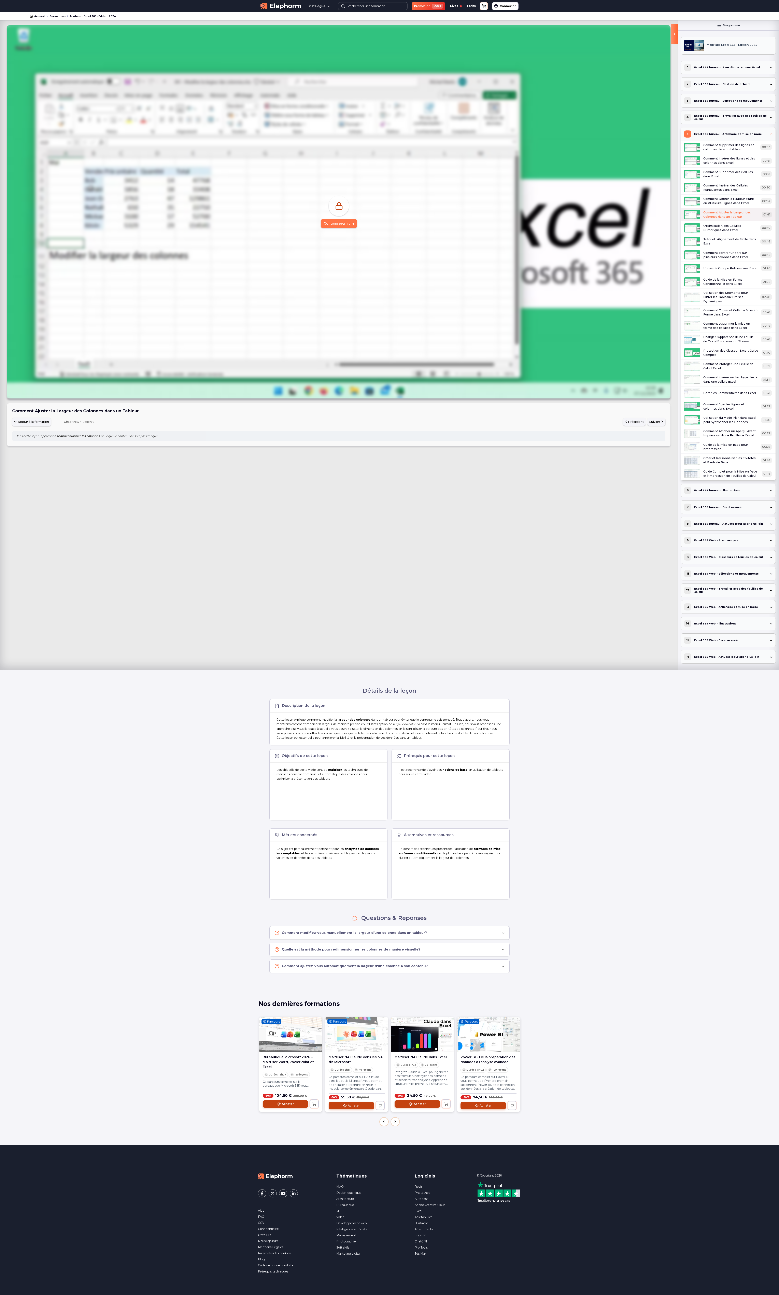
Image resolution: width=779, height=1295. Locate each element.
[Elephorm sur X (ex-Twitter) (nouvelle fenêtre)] (273, 1193)
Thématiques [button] (351, 1176)
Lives (454, 6)
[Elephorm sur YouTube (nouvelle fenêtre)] (283, 1193)
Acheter (288, 1104)
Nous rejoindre (268, 1241)
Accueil (39, 16)
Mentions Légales (270, 1247)
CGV (261, 1223)
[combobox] (372, 6)
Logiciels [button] (425, 1176)
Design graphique (349, 1193)
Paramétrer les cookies (274, 1253)
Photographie (346, 1241)
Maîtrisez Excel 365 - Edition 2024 (93, 16)
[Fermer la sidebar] (674, 34)
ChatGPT (421, 1241)
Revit (418, 1186)
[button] (384, 1122)
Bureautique (345, 1205)
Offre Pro (264, 1235)
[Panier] (484, 6)
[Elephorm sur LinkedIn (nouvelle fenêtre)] (294, 1193)
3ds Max (420, 1253)
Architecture (345, 1199)
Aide (261, 1210)
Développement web (351, 1223)
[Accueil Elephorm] (275, 1176)
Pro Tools (421, 1247)
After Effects (424, 1229)
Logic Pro (421, 1235)
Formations (58, 16)
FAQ (261, 1217)
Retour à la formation (33, 422)
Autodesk (421, 1199)
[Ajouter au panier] (314, 1103)
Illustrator (421, 1223)
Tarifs (471, 6)
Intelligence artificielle (351, 1229)
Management (346, 1235)
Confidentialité (268, 1229)
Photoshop (422, 1193)
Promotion (427, 6)
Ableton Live (424, 1217)
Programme (731, 25)
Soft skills (342, 1247)
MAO (340, 1186)
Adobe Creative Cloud (430, 1205)
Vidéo (340, 1217)
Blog (261, 1259)
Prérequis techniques (273, 1271)
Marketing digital (348, 1253)
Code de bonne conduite (275, 1265)
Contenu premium (339, 223)
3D (338, 1211)
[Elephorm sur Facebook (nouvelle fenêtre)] (262, 1193)
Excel (418, 1211)
